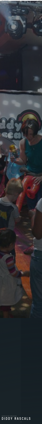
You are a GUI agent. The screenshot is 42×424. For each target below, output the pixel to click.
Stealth (2, 0)
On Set (8, 0)
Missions (33, 2)
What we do (28, 2)
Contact (39, 2)
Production (5, 0)
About (36, 2)
